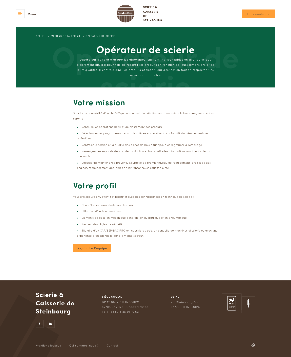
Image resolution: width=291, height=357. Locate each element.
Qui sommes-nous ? (84, 345)
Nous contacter (258, 14)
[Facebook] (40, 324)
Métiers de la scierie (66, 35)
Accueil (41, 35)
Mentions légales (48, 345)
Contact (112, 345)
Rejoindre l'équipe (92, 248)
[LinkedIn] (51, 324)
